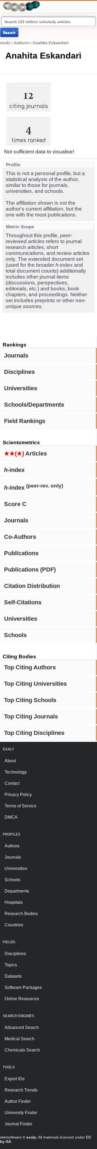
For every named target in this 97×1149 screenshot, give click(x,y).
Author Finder (18, 1101)
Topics (11, 965)
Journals (16, 355)
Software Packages (23, 987)
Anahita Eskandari (50, 42)
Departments (17, 891)
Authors (21, 42)
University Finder (21, 1112)
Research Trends (21, 1090)
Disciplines (19, 371)
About (10, 760)
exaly (5, 42)
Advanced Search (22, 1027)
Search (9, 32)
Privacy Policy (18, 794)
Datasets (13, 976)
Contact (12, 783)
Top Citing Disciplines (34, 732)
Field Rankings (24, 421)
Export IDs (15, 1078)
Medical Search (19, 1038)
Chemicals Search (22, 1050)
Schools (15, 635)
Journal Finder (18, 1124)
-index (14, 470)
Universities (20, 388)
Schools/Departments (34, 404)
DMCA (11, 817)
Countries (14, 925)
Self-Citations (22, 602)
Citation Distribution (32, 586)
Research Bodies (21, 913)
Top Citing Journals (31, 716)
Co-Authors (20, 536)
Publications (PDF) (30, 569)
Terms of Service (20, 806)
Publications (21, 553)
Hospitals (14, 902)
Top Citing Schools (30, 700)
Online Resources (22, 998)
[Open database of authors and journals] (21, 3)
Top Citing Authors (30, 667)
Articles (25, 453)
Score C (15, 504)
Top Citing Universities (35, 683)
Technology (16, 772)
